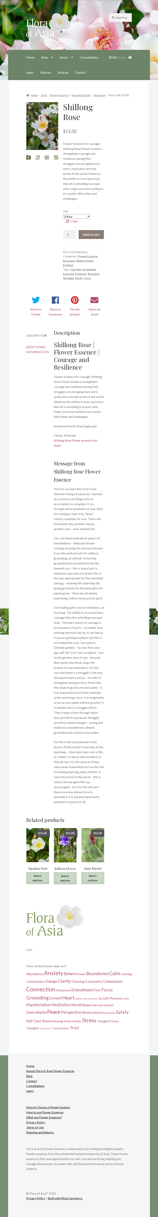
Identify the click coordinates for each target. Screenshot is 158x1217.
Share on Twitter (35, 311)
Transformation (60, 1028)
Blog (29, 1076)
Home (30, 57)
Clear (74, 221)
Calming (126, 974)
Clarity (64, 981)
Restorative (108, 1012)
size (65, 211)
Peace (53, 1012)
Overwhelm (36, 1012)
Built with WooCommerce (65, 1198)
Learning (68, 273)
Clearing (78, 981)
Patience (81, 273)
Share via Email (94, 311)
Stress (89, 1020)
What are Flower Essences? (44, 1117)
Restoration (92, 1012)
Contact (80, 72)
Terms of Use (35, 1127)
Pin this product (75, 311)
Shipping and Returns (40, 1132)
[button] (53, 108)
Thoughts (32, 1028)
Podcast (45, 72)
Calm (114, 973)
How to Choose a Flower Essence (48, 1107)
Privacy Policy (35, 1122)
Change (51, 981)
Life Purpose (112, 998)
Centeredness (35, 981)
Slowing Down (62, 1021)
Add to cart (91, 234)
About (64, 57)
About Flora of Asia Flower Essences (50, 1071)
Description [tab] (36, 335)
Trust (87, 278)
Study (79, 278)
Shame (47, 1021)
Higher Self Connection (86, 998)
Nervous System (103, 1005)
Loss (126, 998)
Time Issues (45, 1028)
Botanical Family (81, 95)
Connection (40, 989)
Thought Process (108, 1021)
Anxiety (53, 973)
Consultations (89, 57)
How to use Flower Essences (45, 1112)
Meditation (61, 1004)
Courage (75, 269)
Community (93, 981)
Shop (44, 57)
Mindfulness (81, 1005)
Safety (122, 1012)
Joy (100, 998)
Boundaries (97, 973)
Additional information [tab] (37, 349)
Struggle (68, 278)
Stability (77, 1021)
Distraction (63, 990)
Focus (107, 989)
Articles (63, 72)
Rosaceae (99, 95)
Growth (55, 998)
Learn (30, 72)
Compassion (113, 981)
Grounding (89, 269)
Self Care (33, 1021)
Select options (38, 878)
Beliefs (82, 974)
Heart (68, 997)
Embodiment (82, 990)
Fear (97, 990)
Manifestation (38, 1004)
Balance (71, 973)
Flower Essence (59, 95)
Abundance (35, 974)
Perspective (71, 1012)
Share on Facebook (55, 311)
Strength (93, 273)
